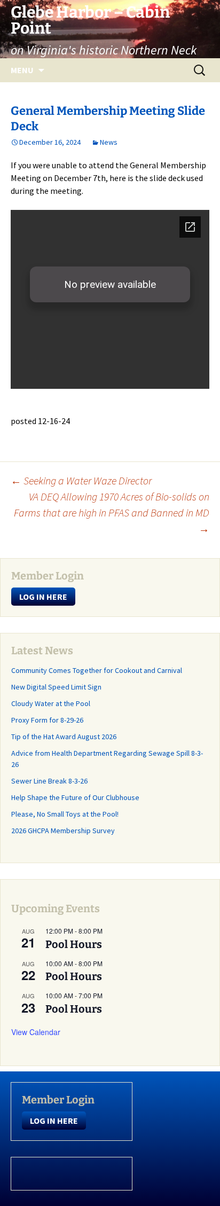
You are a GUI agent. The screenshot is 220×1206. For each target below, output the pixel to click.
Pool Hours (73, 944)
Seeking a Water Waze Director (81, 480)
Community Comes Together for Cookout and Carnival (96, 670)
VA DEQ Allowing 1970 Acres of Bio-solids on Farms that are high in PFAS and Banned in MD (111, 512)
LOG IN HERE (43, 596)
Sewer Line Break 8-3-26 (49, 781)
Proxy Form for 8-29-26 (47, 720)
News (108, 142)
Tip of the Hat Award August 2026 (63, 736)
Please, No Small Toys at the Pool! (65, 814)
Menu (22, 70)
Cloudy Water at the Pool (50, 703)
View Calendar (35, 1032)
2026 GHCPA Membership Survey (63, 830)
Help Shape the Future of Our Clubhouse (75, 797)
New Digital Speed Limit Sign (56, 687)
